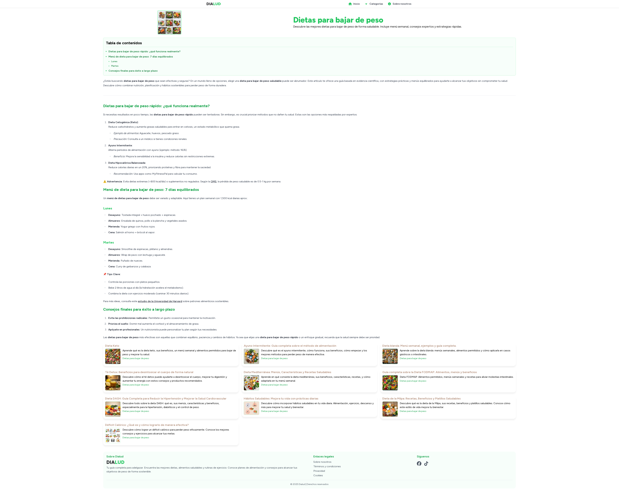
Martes (114, 66)
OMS (213, 181)
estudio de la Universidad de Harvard (160, 301)
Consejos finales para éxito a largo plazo (133, 70)
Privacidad (319, 470)
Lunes (114, 61)
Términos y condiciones (327, 466)
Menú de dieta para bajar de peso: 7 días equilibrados (140, 56)
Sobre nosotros (322, 461)
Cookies (318, 475)
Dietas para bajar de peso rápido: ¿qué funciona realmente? (144, 51)
